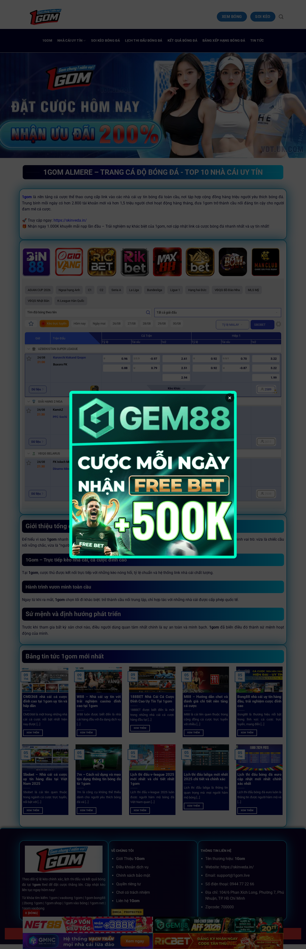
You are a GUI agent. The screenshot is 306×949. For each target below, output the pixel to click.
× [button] (229, 397)
